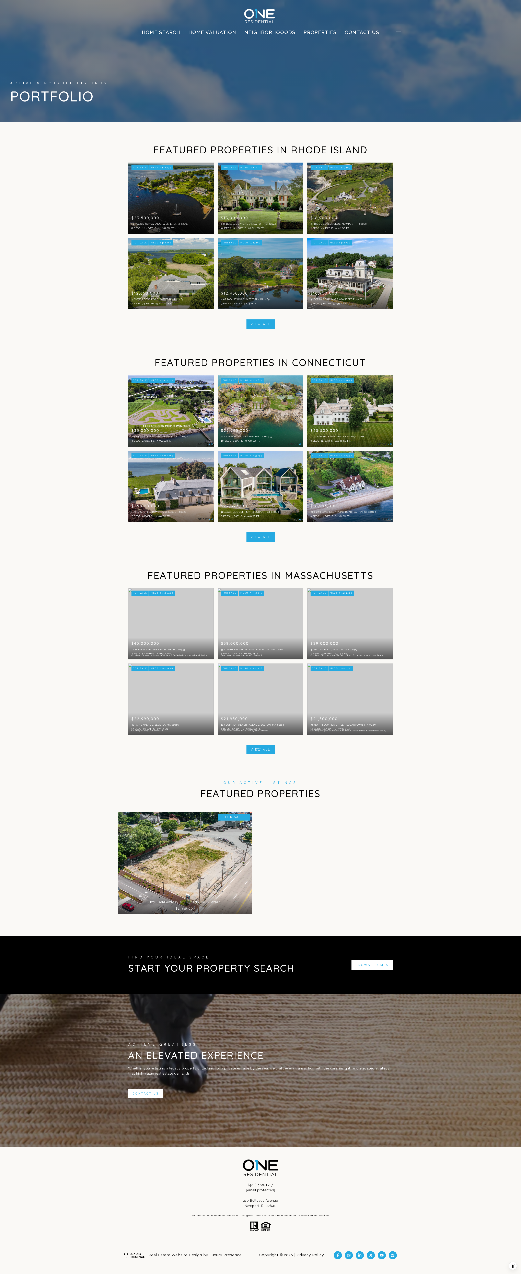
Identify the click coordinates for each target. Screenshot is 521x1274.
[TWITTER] (371, 1255)
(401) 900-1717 (260, 1185)
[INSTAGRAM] (349, 1255)
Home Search (161, 32)
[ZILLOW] (393, 1255)
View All (260, 324)
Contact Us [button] (145, 1093)
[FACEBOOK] (338, 1255)
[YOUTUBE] (382, 1255)
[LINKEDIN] (360, 1255)
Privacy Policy (310, 1255)
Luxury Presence (225, 1255)
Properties (320, 32)
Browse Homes (372, 965)
